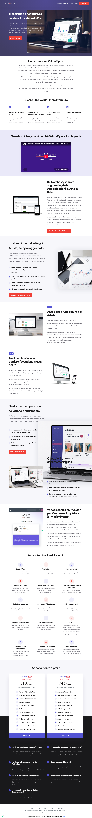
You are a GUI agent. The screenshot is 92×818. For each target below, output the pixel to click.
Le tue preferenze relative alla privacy (52, 816)
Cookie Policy (46, 812)
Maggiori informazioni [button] (62, 3)
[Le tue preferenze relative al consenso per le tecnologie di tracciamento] (2, 816)
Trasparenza (52, 812)
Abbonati (84, 3)
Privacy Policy (40, 812)
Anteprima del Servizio (59, 231)
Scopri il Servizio (15, 38)
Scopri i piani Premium (17, 451)
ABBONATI (26, 735)
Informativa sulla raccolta (33, 816)
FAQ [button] (76, 3)
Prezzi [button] (71, 3)
